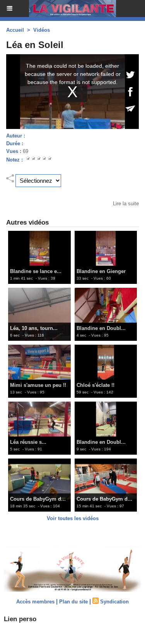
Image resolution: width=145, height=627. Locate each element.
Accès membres (35, 602)
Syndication (114, 602)
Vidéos (41, 30)
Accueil (15, 30)
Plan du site (73, 602)
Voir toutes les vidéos (73, 518)
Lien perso (20, 619)
